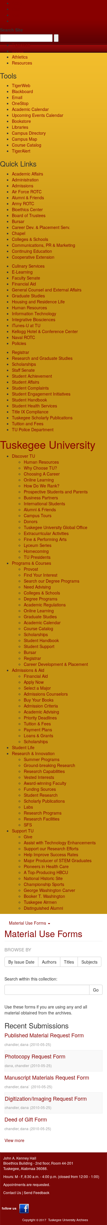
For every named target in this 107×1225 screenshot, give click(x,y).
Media (17, 51)
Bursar (18, 221)
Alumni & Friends (28, 197)
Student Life (23, 747)
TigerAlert (21, 151)
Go (96, 990)
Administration (25, 180)
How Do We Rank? (41, 486)
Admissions (22, 186)
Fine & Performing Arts (45, 539)
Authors (49, 962)
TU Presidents (37, 557)
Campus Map (24, 139)
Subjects (89, 962)
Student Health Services (34, 406)
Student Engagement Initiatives (41, 394)
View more (14, 1140)
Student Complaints (30, 388)
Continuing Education (32, 251)
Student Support (39, 646)
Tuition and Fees (27, 423)
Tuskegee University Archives (68, 1220)
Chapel (18, 233)
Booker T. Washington (44, 896)
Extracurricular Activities (46, 533)
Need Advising (37, 587)
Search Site (11, 30)
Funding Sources (40, 789)
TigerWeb (21, 45)
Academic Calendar (30, 109)
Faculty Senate (26, 278)
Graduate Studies (28, 296)
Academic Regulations (45, 605)
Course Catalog (26, 145)
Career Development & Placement (56, 664)
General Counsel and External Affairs (46, 290)
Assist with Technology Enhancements (60, 843)
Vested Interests (39, 777)
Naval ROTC (23, 337)
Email (17, 97)
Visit (16, 15)
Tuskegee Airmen (40, 902)
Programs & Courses (31, 563)
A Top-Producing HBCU (46, 872)
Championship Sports (44, 884)
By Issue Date (21, 962)
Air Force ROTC (27, 192)
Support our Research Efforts (51, 848)
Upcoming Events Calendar (37, 115)
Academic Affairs (27, 174)
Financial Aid (24, 284)
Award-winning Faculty (45, 783)
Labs (28, 807)
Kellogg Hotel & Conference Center (45, 331)
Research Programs (43, 813)
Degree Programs (40, 599)
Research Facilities (41, 819)
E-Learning (22, 272)
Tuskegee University (47, 444)
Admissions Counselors (46, 694)
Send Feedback (36, 1192)
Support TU (23, 831)
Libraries (20, 127)
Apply (17, 3)
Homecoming (36, 551)
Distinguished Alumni (43, 908)
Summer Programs (41, 759)
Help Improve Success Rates (51, 854)
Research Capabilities (44, 771)
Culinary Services (28, 266)
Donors (30, 521)
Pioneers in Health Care (46, 866)
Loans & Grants (38, 735)
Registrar (20, 352)
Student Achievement (32, 376)
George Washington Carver (49, 890)
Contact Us (12, 1192)
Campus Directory (29, 133)
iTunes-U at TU (26, 325)
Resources (22, 63)
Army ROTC (23, 203)
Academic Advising (41, 712)
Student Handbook (29, 400)
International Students (44, 503)
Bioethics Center (27, 209)
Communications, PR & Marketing (43, 245)
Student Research (41, 795)
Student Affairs (25, 382)
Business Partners (41, 498)
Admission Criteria (41, 706)
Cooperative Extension (33, 257)
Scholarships (24, 364)
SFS (28, 825)
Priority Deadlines (40, 718)
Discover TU (23, 456)
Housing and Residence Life (38, 302)
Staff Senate (23, 370)
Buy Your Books (39, 700)
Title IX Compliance (30, 412)
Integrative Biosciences (33, 319)
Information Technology (34, 313)
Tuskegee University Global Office (55, 527)
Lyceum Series (37, 545)
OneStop (20, 103)
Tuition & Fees (37, 724)
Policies (19, 343)
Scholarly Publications (44, 801)
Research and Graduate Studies (42, 358)
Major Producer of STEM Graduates (58, 860)
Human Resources (29, 307)
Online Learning (39, 480)
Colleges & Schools (30, 239)
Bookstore (21, 121)
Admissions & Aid (28, 670)
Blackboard (22, 91)
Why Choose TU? (40, 468)
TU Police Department (33, 429)
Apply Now (34, 682)
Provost (31, 569)
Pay (15, 21)
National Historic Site (43, 878)
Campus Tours (37, 515)
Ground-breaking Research (49, 765)
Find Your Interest (40, 575)
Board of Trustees (28, 215)
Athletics (20, 57)
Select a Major (37, 688)
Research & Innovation (33, 753)
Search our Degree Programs (51, 581)
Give (16, 9)
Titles (69, 962)
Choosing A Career (42, 474)
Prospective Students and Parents (56, 492)
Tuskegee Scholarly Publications (42, 418)
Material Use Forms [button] (28, 923)
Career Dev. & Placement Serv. (41, 227)
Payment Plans (38, 730)
